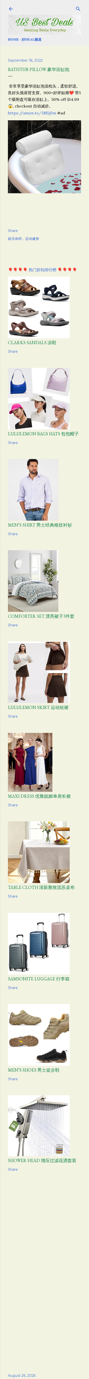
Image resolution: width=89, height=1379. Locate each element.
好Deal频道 (32, 39)
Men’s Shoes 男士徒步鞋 (34, 1070)
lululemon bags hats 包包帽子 (43, 434)
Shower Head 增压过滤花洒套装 (42, 1160)
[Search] (78, 8)
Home (13, 39)
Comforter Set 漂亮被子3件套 (41, 616)
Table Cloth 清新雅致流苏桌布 (41, 887)
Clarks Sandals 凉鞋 (32, 342)
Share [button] (13, 231)
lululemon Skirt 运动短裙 (38, 707)
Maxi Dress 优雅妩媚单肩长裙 (39, 796)
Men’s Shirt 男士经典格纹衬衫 (40, 525)
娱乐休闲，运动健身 (23, 238)
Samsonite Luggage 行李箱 (38, 979)
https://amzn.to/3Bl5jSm (32, 112)
